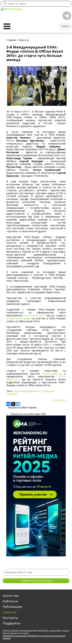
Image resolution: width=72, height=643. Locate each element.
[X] (13, 404)
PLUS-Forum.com (33, 315)
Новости (9, 612)
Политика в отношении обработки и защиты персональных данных (34, 637)
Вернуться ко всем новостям (28, 414)
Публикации (12, 606)
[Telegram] (18, 404)
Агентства (11, 595)
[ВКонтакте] (8, 404)
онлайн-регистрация (18, 318)
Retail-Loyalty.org (52, 373)
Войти (65, 26)
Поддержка (11, 623)
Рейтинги (10, 601)
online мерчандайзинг (26, 391)
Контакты (10, 618)
